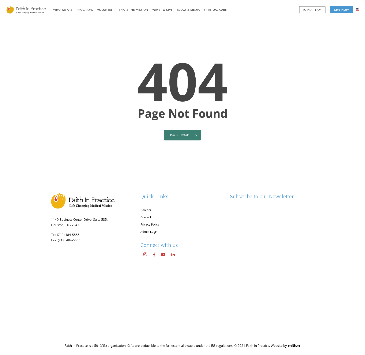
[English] (357, 10)
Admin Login (149, 232)
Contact (145, 217)
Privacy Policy (149, 224)
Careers (145, 210)
